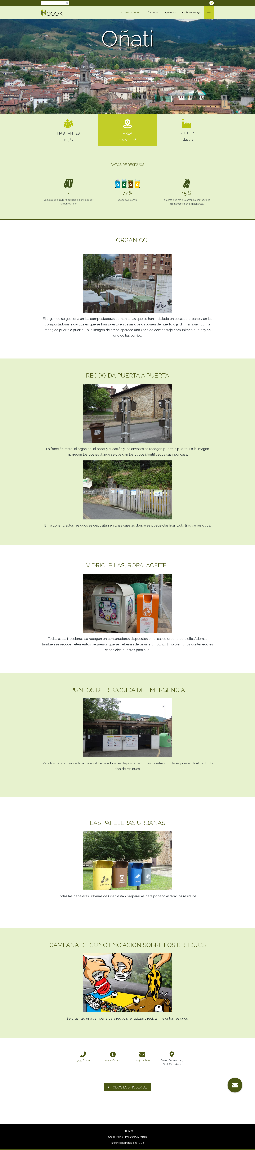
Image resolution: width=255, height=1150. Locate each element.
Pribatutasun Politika (136, 1136)
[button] (235, 1085)
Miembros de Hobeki (129, 12)
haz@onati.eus (142, 1060)
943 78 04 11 (83, 1060)
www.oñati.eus (113, 1060)
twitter (211, 3)
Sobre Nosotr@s (192, 12)
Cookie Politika (116, 1136)
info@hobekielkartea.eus (124, 1142)
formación (153, 12)
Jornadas (171, 12)
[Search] (67, 3)
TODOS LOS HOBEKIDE (129, 1087)
